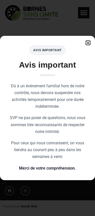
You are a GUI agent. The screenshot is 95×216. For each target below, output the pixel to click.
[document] (47, 108)
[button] (88, 43)
